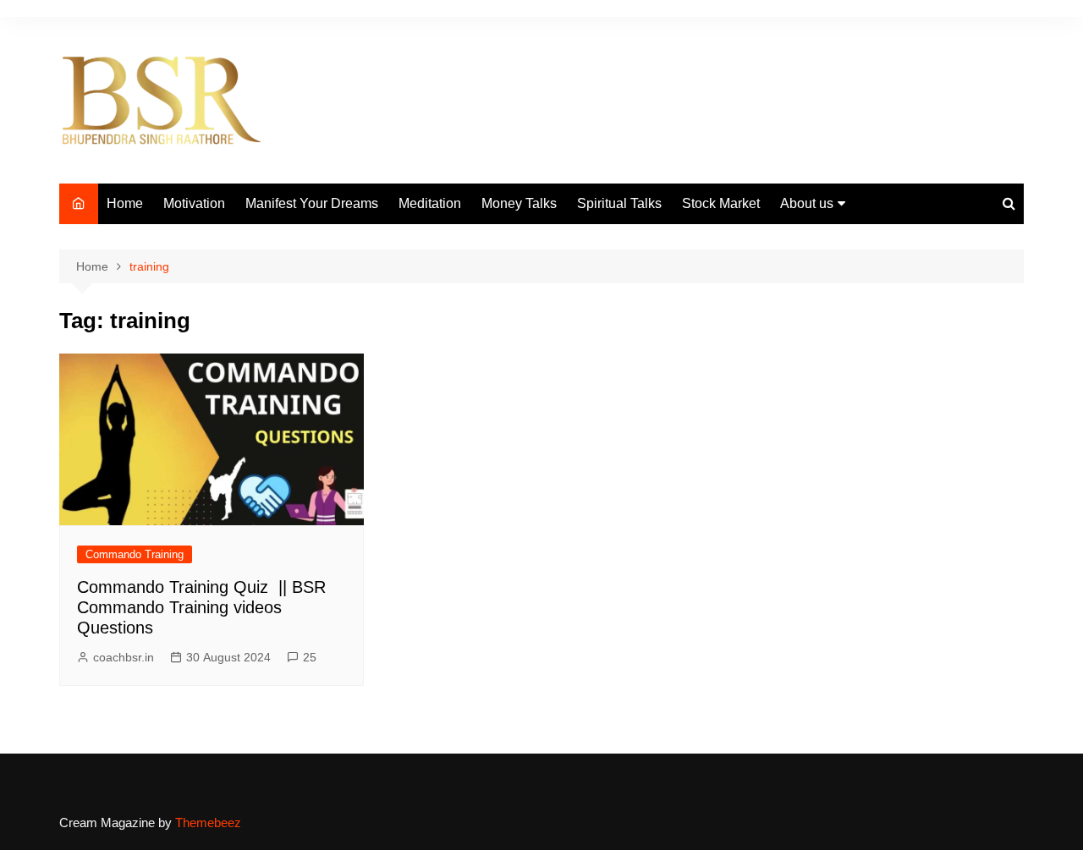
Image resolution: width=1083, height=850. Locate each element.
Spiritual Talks (619, 203)
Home (125, 203)
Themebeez (208, 822)
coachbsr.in (123, 657)
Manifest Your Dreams (311, 203)
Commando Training (134, 554)
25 (309, 657)
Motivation (194, 203)
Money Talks (519, 203)
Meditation (430, 203)
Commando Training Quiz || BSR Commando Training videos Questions (201, 607)
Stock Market (721, 203)
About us (806, 203)
